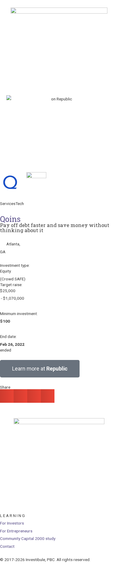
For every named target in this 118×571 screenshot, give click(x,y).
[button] (7, 396)
